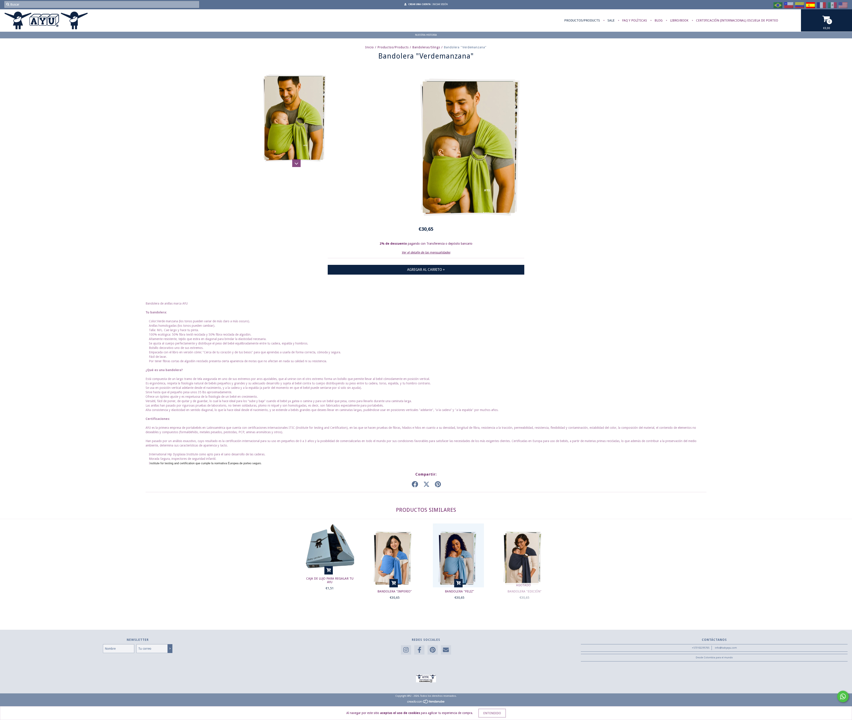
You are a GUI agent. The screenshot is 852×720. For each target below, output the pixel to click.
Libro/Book (678, 20)
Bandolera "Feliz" (459, 591)
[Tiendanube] (426, 702)
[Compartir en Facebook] (415, 484)
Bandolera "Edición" (524, 591)
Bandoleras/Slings (426, 47)
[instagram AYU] (406, 650)
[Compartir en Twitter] (426, 484)
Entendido (492, 713)
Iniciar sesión (440, 4)
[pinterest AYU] (433, 650)
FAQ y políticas (634, 20)
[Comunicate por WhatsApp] (843, 696)
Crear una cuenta (419, 4)
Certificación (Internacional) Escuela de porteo (736, 20)
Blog (658, 20)
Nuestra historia (426, 34)
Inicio (369, 47)
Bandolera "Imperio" (394, 591)
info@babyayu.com (726, 647)
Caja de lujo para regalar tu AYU (329, 580)
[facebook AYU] (419, 650)
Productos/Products (582, 20)
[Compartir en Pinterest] (438, 484)
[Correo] (446, 650)
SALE (611, 20)
